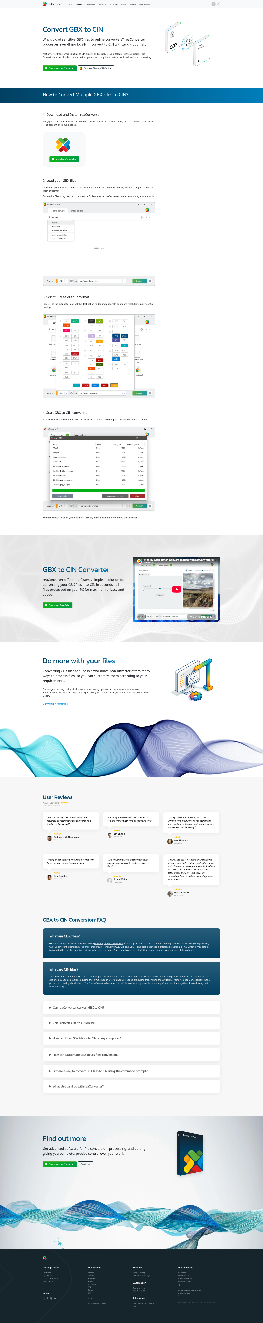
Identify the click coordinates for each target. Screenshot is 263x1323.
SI (186, 1296)
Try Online (114, 4)
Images (91, 1272)
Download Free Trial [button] (59, 605)
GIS (89, 1292)
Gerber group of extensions (108, 943)
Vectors (91, 1275)
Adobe (90, 1281)
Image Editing (139, 1272)
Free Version (102, 4)
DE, (179, 1296)
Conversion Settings (141, 1275)
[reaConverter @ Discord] (50, 1298)
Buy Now (133, 4)
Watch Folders (139, 1290)
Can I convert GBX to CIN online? (74, 1022)
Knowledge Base (185, 1278)
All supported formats (97, 1303)
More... (90, 1298)
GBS (132, 946)
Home (70, 4)
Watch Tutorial (49, 1281)
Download (91, 4)
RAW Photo (92, 1278)
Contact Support (185, 1281)
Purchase (182, 1272)
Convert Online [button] (97, 68)
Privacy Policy (184, 1293)
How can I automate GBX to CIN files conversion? (85, 1054)
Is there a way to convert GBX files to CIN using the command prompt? (100, 1071)
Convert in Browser (50, 1278)
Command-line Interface (143, 1303)
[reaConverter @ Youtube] (54, 1298)
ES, (182, 1296)
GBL (117, 946)
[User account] (218, 4)
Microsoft (92, 1284)
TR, (184, 1296)
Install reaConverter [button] (65, 159)
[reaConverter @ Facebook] (47, 1298)
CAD (90, 1287)
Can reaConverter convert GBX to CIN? (78, 1007)
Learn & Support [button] (145, 4)
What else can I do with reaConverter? (78, 1086)
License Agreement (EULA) (189, 1290)
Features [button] (79, 4)
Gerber (91, 1290)
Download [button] (61, 68)
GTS (122, 946)
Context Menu (139, 1288)
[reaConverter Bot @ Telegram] (179, 1285)
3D (89, 1295)
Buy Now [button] (85, 1164)
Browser (124, 4)
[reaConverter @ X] (44, 1298)
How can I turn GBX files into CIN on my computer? (87, 1038)
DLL (134, 1306)
